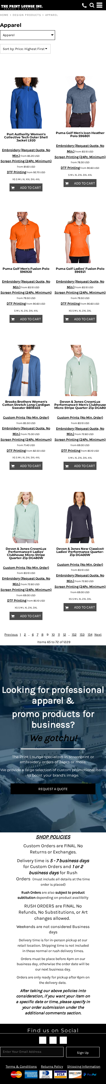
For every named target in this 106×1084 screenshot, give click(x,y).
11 (59, 634)
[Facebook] (42, 1040)
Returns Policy (52, 1066)
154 (90, 634)
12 (64, 634)
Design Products (27, 15)
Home (4, 15)
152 (74, 634)
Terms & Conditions (21, 1066)
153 (82, 634)
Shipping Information (83, 1066)
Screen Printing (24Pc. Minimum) (26, 161)
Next (98, 634)
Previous (11, 634)
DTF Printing (16, 172)
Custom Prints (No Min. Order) (26, 417)
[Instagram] (63, 1040)
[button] (91, 5)
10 (53, 634)
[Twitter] (53, 1040)
